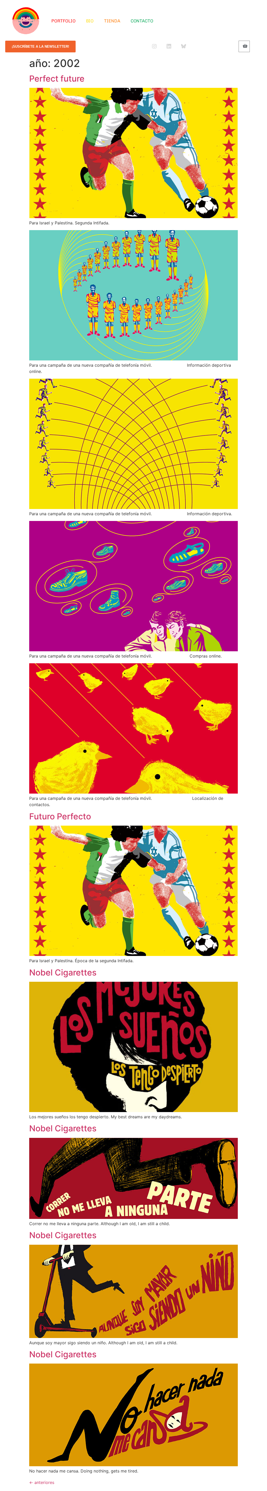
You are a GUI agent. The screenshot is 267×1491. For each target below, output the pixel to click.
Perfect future (56, 78)
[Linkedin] (169, 46)
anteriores (41, 1482)
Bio (90, 20)
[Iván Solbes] (25, 21)
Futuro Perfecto (60, 816)
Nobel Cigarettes (62, 972)
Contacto (142, 20)
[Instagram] (154, 46)
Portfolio (63, 20)
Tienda (112, 20)
